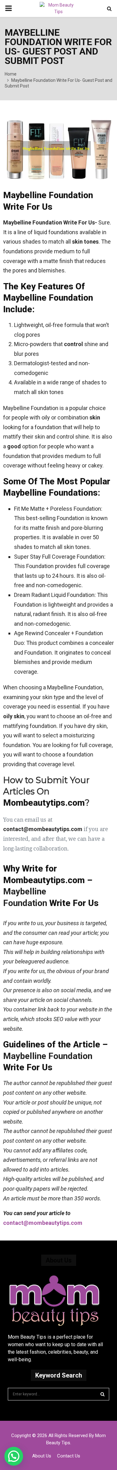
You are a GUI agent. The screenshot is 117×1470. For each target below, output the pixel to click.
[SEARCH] (102, 1394)
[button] (13, 1456)
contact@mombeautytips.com (42, 1223)
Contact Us (68, 1456)
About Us (41, 1456)
